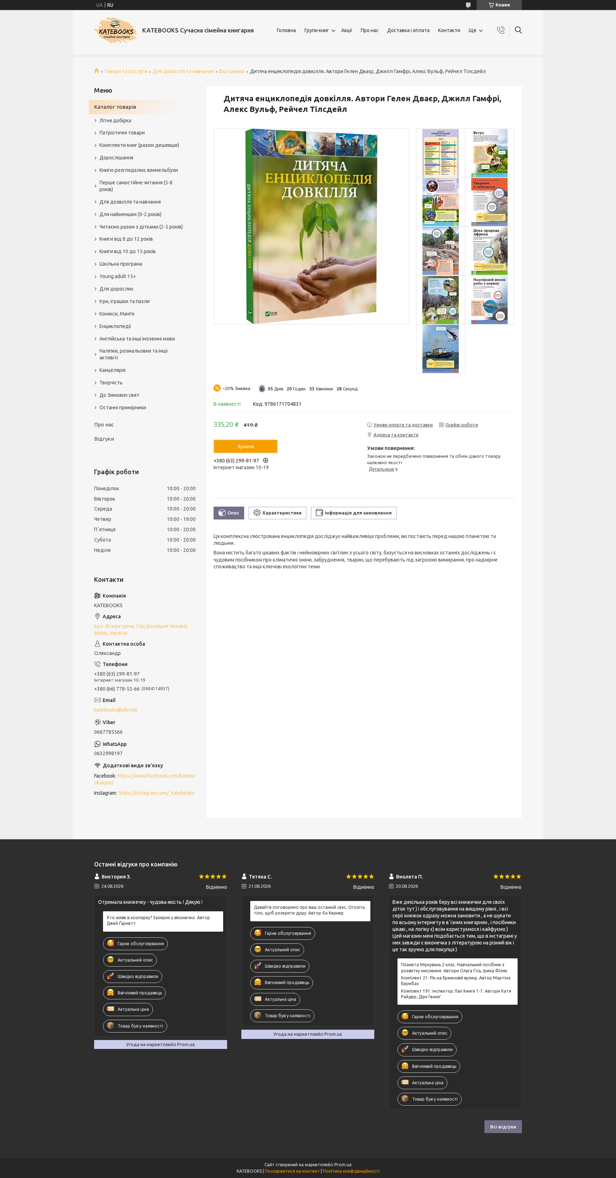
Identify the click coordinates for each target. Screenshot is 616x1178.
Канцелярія (112, 370)
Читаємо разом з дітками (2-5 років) (141, 227)
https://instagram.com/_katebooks (156, 793)
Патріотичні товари (122, 132)
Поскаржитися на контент (292, 1171)
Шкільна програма (120, 264)
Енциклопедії (115, 326)
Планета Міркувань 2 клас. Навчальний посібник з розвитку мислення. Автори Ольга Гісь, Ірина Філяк (454, 967)
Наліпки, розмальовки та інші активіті (133, 354)
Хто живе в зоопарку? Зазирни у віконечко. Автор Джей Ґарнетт (158, 920)
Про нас (370, 30)
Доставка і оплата (408, 30)
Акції (346, 30)
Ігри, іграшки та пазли (124, 301)
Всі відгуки (503, 1126)
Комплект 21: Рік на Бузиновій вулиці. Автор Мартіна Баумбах (455, 980)
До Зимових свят (119, 395)
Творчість (111, 382)
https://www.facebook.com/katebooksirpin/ (144, 779)
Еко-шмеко (232, 71)
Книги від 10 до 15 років (127, 251)
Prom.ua (342, 1164)
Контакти (449, 30)
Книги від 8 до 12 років (126, 239)
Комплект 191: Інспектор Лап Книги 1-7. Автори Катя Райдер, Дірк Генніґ (456, 994)
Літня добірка (115, 120)
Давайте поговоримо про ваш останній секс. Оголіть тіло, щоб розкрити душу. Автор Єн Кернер (309, 910)
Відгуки (104, 439)
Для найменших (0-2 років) (130, 214)
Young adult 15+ (117, 276)
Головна (286, 30)
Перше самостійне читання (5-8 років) (136, 186)
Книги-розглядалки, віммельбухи (138, 170)
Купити (246, 446)
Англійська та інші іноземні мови (137, 339)
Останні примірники (122, 407)
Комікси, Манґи (116, 314)
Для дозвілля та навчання (183, 71)
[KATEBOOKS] (115, 30)
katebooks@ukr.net (115, 710)
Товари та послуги (125, 71)
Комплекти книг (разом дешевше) (139, 145)
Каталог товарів (115, 107)
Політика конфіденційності (351, 1171)
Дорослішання (116, 157)
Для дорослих (116, 289)
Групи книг (316, 30)
